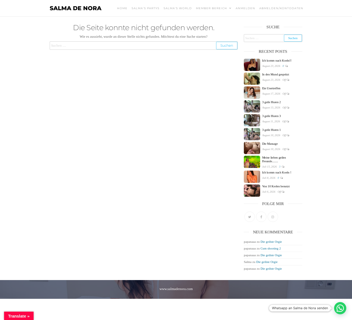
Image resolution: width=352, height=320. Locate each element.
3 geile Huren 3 (271, 116)
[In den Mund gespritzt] (252, 78)
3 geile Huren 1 (271, 129)
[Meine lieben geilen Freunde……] (252, 161)
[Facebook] (261, 217)
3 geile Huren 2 (271, 102)
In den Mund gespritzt (275, 74)
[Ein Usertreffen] (252, 92)
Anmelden (245, 8)
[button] (340, 308)
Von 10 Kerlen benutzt (276, 186)
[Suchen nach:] (144, 45)
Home (122, 8)
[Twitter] (249, 217)
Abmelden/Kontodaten (281, 8)
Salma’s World (178, 8)
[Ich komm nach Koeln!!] (252, 64)
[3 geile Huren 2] (252, 106)
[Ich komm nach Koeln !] (252, 176)
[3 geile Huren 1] (252, 133)
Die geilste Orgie (271, 241)
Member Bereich (211, 8)
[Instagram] (273, 217)
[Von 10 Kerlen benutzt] (252, 190)
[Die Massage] (252, 147)
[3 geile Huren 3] (252, 119)
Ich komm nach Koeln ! (276, 172)
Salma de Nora (75, 8)
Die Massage (270, 143)
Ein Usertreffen (271, 88)
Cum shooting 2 (271, 248)
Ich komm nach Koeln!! (277, 60)
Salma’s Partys (146, 8)
